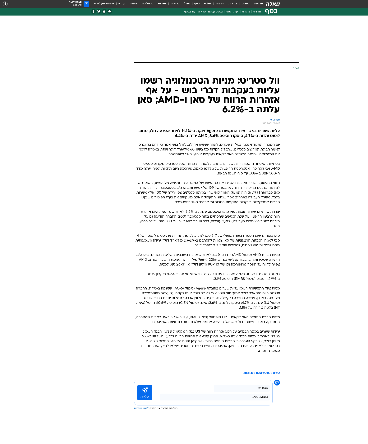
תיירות (162, 3)
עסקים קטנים (215, 12)
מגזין (228, 12)
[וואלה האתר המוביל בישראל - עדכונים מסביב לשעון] (273, 4)
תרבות (220, 3)
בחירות (232, 3)
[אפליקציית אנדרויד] (109, 11)
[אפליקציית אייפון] (104, 11)
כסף (197, 3)
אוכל (187, 3)
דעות (236, 12)
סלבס (207, 3)
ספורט (246, 3)
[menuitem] (256, 4)
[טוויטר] (98, 11)
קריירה (202, 12)
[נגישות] (5, 4)
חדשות (258, 3)
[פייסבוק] (93, 11)
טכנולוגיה (147, 3)
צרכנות (246, 12)
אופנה (133, 3)
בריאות (175, 3)
